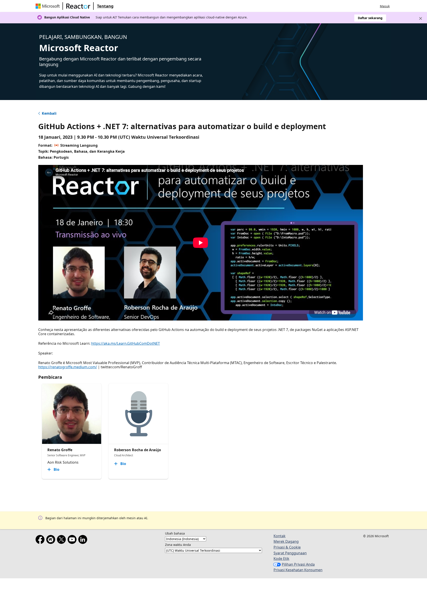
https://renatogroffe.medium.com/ (67, 367)
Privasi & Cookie (287, 547)
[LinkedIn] (83, 540)
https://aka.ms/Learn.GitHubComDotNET (125, 343)
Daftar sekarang (370, 18)
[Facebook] (41, 540)
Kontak (280, 535)
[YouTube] (73, 540)
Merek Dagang (286, 541)
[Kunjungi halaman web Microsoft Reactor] (78, 6)
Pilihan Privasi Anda (298, 564)
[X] (62, 540)
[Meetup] (51, 540)
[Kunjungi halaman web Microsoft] (48, 6)
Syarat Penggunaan (290, 553)
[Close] (420, 18)
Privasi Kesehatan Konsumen (298, 569)
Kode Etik (281, 558)
